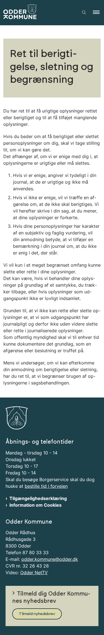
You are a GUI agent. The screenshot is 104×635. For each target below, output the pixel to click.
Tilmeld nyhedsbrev (37, 614)
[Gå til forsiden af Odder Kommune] (37, 12)
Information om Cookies (35, 505)
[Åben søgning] (84, 12)
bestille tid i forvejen (46, 486)
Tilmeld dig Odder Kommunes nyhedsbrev (51, 597)
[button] (98, 12)
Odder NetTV (34, 572)
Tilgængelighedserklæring (38, 498)
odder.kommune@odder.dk (49, 559)
